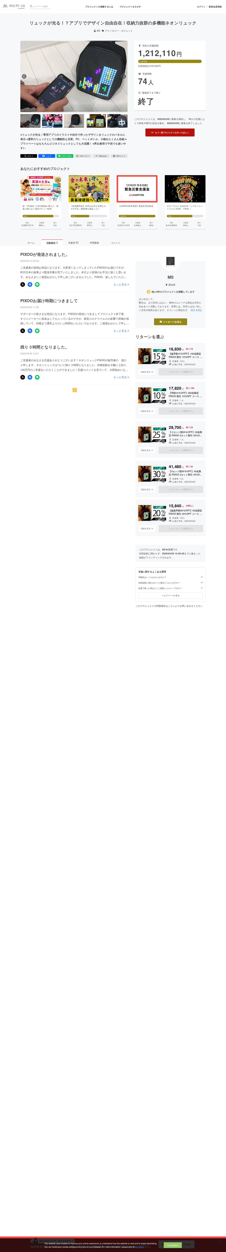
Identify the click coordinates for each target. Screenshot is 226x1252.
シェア (48, 155)
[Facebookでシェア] (30, 284)
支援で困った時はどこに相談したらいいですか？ (160, 588)
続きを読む (196, 310)
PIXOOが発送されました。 (45, 254)
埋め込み (103, 155)
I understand (172, 1245)
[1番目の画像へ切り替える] (30, 121)
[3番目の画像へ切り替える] (74, 121)
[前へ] (24, 76)
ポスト (30, 155)
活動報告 (52, 242)
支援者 (73, 242)
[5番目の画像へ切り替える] (117, 121)
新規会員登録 (215, 6)
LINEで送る (66, 155)
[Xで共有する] (22, 284)
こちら (171, 605)
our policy (139, 1246)
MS (98, 30)
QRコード (120, 155)
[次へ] (123, 76)
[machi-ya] (13, 6)
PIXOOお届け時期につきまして (49, 300)
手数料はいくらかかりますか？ (152, 577)
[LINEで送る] (37, 284)
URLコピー (85, 155)
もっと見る (120, 284)
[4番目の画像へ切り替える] (96, 121)
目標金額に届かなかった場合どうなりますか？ (159, 582)
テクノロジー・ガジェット (119, 30)
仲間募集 (94, 242)
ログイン (201, 6)
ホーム (30, 242)
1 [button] (74, 390)
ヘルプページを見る (171, 595)
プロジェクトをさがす (130, 6)
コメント (115, 242)
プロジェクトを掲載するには (99, 6)
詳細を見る (146, 371)
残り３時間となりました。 (44, 347)
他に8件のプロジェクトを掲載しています (173, 291)
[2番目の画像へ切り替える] (52, 121)
